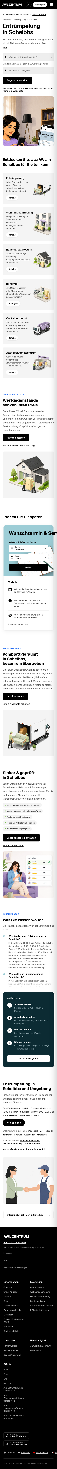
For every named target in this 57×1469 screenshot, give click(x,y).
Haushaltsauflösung (12, 1143)
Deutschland (42, 1452)
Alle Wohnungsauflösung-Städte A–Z (14, 1398)
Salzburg (8, 1383)
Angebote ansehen (17, 80)
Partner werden (11, 1350)
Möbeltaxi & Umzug (40, 1310)
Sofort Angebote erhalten (16, 704)
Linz (5, 1378)
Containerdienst (32, 1143)
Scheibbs (15, 1122)
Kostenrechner (11, 1305)
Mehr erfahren (10, 1115)
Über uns (8, 1287)
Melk (42, 1131)
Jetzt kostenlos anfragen (21, 837)
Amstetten (42, 1134)
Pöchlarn (18, 1134)
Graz (6, 1374)
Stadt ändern (39, 14)
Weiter (28, 567)
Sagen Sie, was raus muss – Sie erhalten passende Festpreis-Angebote (28, 89)
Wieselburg (33, 1131)
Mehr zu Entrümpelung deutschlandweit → (24, 1149)
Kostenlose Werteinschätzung (19, 445)
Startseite (7, 20)
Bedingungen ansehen (18, 624)
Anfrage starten (16, 437)
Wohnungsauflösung (30, 1140)
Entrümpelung (20, 20)
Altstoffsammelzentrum (41, 1305)
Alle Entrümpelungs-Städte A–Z (14, 1389)
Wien (6, 1369)
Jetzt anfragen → (29, 1058)
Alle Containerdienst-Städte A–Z (14, 1417)
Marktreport (36, 1350)
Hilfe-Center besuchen (15, 1242)
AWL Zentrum (12, 4)
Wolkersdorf (29, 1134)
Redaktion (8, 1326)
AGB (6, 1260)
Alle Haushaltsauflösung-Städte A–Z (14, 1408)
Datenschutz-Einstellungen (15, 1268)
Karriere (7, 1296)
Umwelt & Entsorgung (40, 1345)
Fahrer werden (10, 1345)
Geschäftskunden (12, 1355)
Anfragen (40, 4)
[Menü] (52, 4)
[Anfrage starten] (28, 121)
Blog (6, 1301)
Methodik (8, 1314)
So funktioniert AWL (13, 845)
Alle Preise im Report (30, 1115)
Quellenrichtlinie (11, 1331)
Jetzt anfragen (15, 696)
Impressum (8, 1253)
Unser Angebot (11, 1291)
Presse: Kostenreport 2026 (14, 1320)
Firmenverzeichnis (12, 1310)
